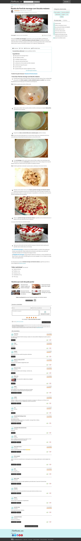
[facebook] (13, 535)
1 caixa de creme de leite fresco (21, 61)
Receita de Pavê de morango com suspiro (46, 291)
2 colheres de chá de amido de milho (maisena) (24, 63)
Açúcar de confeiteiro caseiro (60, 38)
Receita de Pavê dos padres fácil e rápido (46, 285)
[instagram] (17, 535)
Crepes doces (57, 14)
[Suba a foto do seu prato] (35, 300)
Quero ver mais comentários (31, 526)
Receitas (12, 4)
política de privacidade (20, 321)
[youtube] (20, 535)
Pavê (18, 4)
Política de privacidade (43, 539)
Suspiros (63, 14)
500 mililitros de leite (19, 57)
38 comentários (29, 10)
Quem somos (25, 539)
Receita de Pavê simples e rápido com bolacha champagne (25, 286)
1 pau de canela (17, 67)
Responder (13, 340)
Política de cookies (50, 539)
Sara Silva (16, 12)
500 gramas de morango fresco (21, 56)
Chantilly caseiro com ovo (59, 29)
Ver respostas (14, 392)
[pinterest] (22, 535)
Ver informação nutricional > (31, 70)
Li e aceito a (18, 321)
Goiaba (61, 17)
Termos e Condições (36, 539)
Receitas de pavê (22, 263)
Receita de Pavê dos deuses (31, 74)
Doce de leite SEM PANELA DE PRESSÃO (62, 27)
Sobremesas (15, 4)
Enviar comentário (46, 322)
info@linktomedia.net (40, 327)
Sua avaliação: (25, 319)
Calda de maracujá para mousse (61, 25)
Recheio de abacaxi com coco (60, 32)
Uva (67, 14)
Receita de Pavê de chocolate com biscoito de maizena (26, 292)
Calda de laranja (58, 23)
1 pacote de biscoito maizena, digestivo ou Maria (24, 69)
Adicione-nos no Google (47, 35)
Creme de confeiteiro (65, 12)
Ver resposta (14, 403)
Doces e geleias (57, 12)
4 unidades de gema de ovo (20, 59)
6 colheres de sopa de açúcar (20, 65)
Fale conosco (30, 539)
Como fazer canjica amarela (60, 31)
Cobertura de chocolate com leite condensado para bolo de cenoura (61, 35)
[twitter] (15, 535)
